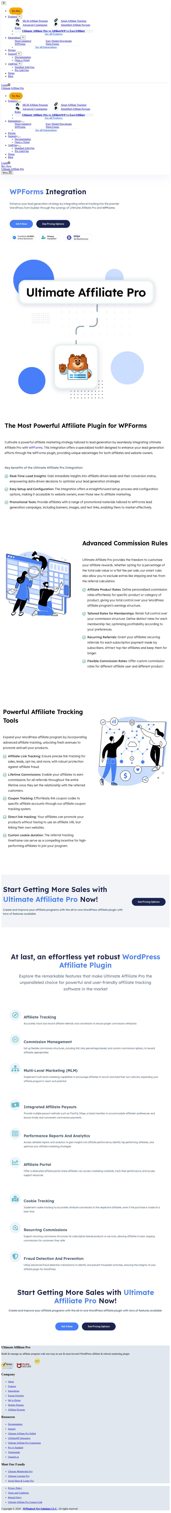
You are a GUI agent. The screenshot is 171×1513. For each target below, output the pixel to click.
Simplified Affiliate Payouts (75, 109)
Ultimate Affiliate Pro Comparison (24, 1443)
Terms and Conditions (18, 1493)
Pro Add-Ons (22, 151)
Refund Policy (15, 1497)
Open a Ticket (22, 142)
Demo (11, 154)
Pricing (12, 133)
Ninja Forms (52, 127)
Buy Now (6, 166)
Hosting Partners (16, 1405)
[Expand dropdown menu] (19, 101)
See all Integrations (46, 130)
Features (12, 101)
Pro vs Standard (15, 1447)
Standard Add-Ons (24, 148)
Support (12, 136)
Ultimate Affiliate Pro (12, 88)
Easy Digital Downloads (59, 124)
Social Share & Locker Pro (21, 1481)
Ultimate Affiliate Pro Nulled (22, 1433)
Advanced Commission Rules (31, 110)
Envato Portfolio (16, 1395)
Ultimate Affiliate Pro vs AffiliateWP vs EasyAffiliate (53, 115)
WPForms (20, 127)
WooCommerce (23, 124)
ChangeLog (13, 1457)
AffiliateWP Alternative (19, 1438)
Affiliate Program (16, 1409)
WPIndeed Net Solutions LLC (40, 1508)
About (11, 1381)
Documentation (23, 139)
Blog (10, 157)
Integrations (14, 121)
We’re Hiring (14, 1400)
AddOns (12, 145)
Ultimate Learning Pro (18, 1476)
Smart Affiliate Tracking (73, 105)
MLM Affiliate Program (35, 105)
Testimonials (14, 1452)
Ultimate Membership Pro (20, 1471)
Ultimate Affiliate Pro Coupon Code (25, 1502)
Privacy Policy (15, 1488)
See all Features (53, 118)
